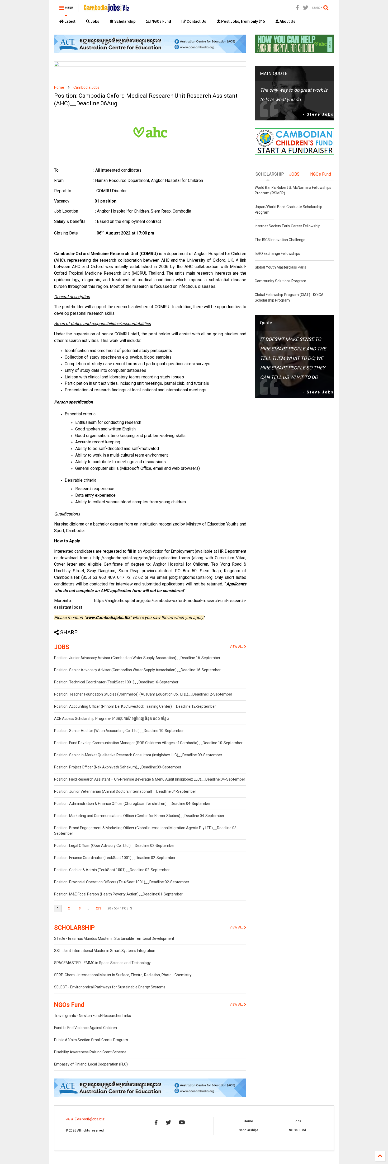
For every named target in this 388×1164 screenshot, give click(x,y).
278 (98, 908)
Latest (69, 21)
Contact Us (196, 21)
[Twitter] (305, 8)
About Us (287, 21)
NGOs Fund (161, 21)
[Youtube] (182, 1122)
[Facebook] (297, 8)
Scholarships (248, 1130)
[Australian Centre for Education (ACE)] (150, 52)
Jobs (94, 21)
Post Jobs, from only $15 (242, 21)
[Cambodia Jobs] (106, 9)
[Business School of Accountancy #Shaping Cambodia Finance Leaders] (150, 66)
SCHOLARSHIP (74, 927)
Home (59, 87)
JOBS (61, 647)
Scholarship (124, 21)
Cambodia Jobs (86, 87)
